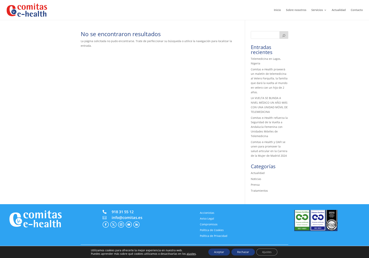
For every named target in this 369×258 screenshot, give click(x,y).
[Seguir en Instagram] (121, 224)
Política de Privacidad (213, 236)
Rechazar (243, 252)
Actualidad (339, 10)
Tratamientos (259, 190)
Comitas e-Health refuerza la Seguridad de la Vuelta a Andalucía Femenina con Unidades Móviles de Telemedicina (269, 127)
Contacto (357, 10)
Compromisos (209, 224)
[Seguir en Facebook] (106, 224)
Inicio (277, 10)
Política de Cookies (212, 230)
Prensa (255, 184)
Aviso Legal (207, 218)
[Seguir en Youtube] (129, 224)
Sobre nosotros (296, 10)
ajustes (191, 254)
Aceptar (219, 252)
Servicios (317, 10)
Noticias (256, 179)
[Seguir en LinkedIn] (136, 224)
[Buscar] (283, 35)
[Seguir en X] (113, 224)
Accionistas (207, 213)
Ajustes (267, 252)
